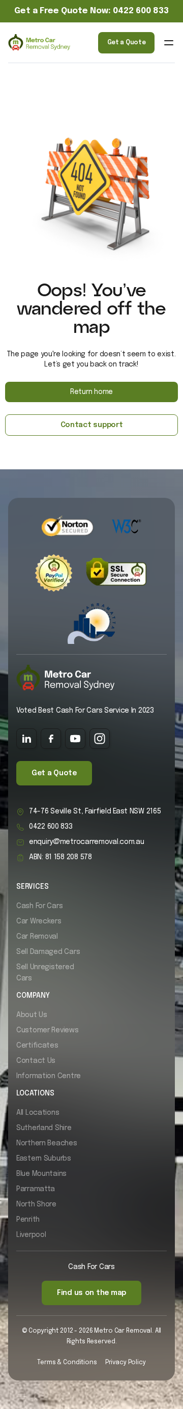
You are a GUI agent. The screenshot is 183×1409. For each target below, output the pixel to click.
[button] (169, 43)
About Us (31, 1015)
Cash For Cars (39, 906)
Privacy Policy (125, 1363)
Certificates (37, 1045)
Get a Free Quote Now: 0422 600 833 (91, 11)
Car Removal (37, 936)
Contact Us (35, 1060)
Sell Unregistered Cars (45, 973)
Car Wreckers (39, 921)
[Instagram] (99, 738)
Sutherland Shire (44, 1128)
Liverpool (31, 1234)
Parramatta (35, 1189)
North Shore (36, 1204)
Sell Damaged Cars (48, 951)
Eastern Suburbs (43, 1158)
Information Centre (48, 1076)
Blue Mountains (41, 1173)
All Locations (37, 1112)
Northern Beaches (46, 1143)
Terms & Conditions (67, 1363)
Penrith (28, 1219)
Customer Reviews (47, 1030)
